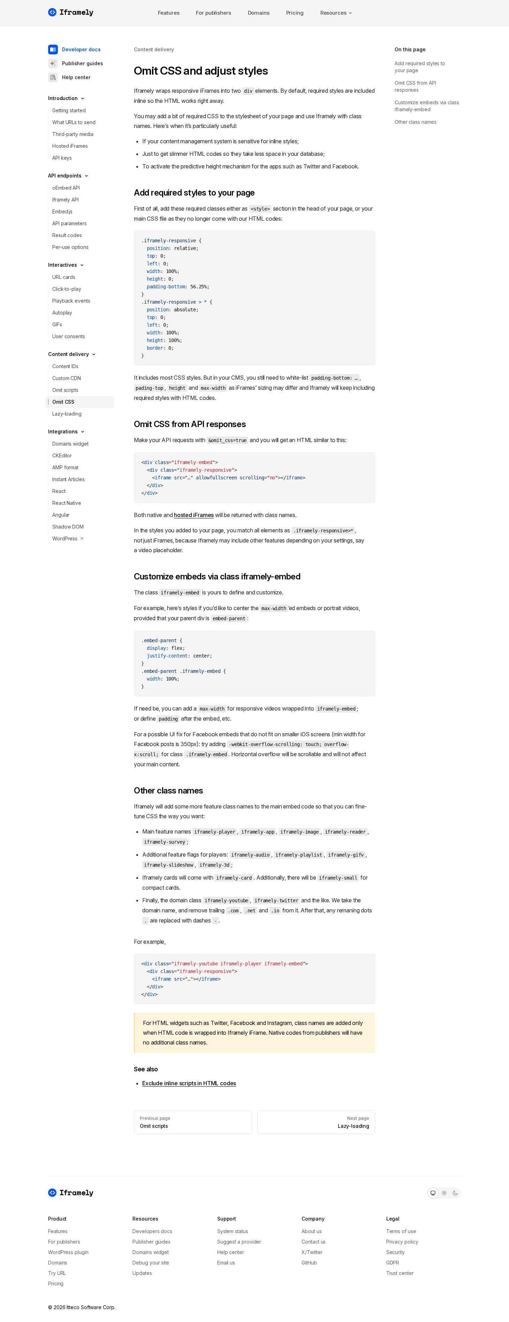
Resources (333, 12)
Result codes (67, 235)
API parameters (69, 223)
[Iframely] (70, 12)
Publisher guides (82, 63)
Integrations (63, 431)
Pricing (295, 12)
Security (395, 1252)
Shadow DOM (68, 527)
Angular (60, 515)
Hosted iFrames (70, 146)
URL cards (63, 277)
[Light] (444, 1193)
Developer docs (81, 49)
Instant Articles (68, 479)
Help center (76, 77)
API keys (62, 158)
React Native (66, 503)
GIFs (57, 324)
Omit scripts (65, 390)
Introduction (63, 98)
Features (169, 12)
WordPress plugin (68, 1252)
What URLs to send (74, 122)
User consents (68, 336)
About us (311, 1231)
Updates (142, 1273)
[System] (433, 1193)
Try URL (57, 1273)
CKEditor (62, 455)
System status (232, 1231)
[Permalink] (130, 193)
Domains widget (70, 444)
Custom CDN (66, 378)
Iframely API (65, 200)
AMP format (65, 467)
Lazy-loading (67, 414)
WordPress (64, 538)
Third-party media (72, 134)
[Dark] (455, 1193)
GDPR (393, 1263)
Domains (258, 12)
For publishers (213, 12)
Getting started (69, 110)
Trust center (400, 1273)
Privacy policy (402, 1242)
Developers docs (152, 1231)
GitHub (309, 1263)
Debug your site (150, 1263)
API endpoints (65, 175)
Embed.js (62, 211)
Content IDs (65, 366)
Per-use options (70, 247)
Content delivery (154, 49)
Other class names (415, 122)
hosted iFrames (194, 514)
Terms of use (401, 1231)
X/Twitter (312, 1252)
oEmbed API (66, 188)
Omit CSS (63, 402)
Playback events (71, 301)
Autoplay (62, 313)
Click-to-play (66, 289)
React (59, 491)
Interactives (62, 265)
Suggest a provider (239, 1242)
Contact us (314, 1242)
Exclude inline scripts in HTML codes (189, 1083)
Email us (226, 1263)
